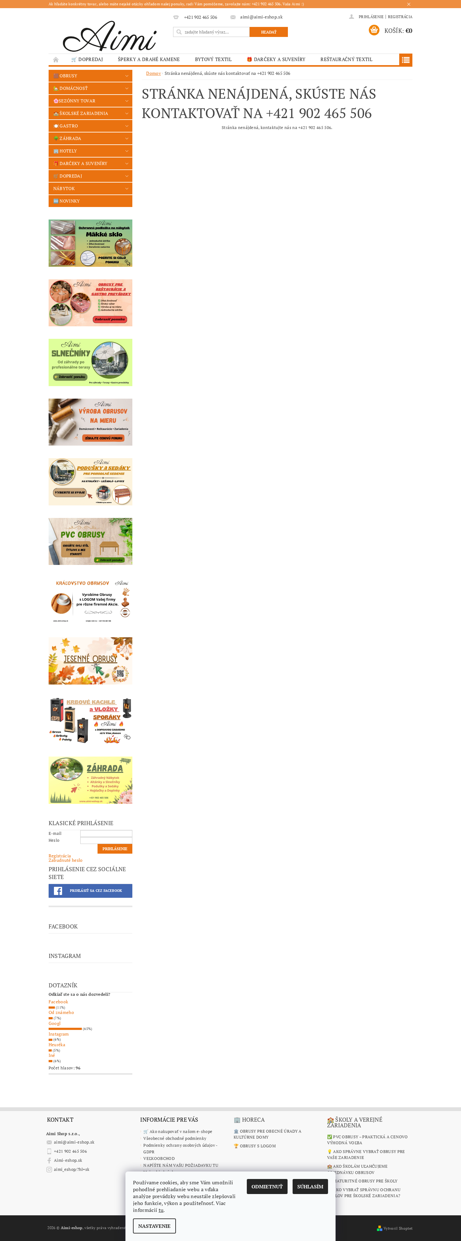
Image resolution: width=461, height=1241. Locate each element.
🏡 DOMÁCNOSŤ (70, 88)
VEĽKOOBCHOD (159, 1158)
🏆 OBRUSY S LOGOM (255, 1146)
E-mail (55, 833)
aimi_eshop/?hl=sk (71, 1169)
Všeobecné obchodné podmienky (174, 1138)
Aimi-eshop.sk (68, 1160)
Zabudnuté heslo (66, 860)
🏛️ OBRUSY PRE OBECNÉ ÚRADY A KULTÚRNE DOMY (268, 1134)
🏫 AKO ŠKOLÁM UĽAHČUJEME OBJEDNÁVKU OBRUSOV (357, 1169)
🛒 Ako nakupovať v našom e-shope (177, 1131)
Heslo (54, 840)
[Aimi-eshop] (110, 34)
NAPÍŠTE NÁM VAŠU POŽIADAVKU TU (180, 1165)
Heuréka (57, 1044)
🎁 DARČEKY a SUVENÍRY (275, 59)
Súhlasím (310, 1186)
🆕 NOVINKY (66, 201)
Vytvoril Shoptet (398, 1228)
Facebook (58, 1002)
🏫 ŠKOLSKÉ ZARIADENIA (80, 113)
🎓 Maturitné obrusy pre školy (362, 1181)
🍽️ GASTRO (65, 126)
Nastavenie (154, 1226)
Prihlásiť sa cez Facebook (96, 890)
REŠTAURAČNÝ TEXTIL (346, 59)
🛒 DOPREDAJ (87, 59)
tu (161, 1210)
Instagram (59, 1034)
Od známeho (61, 1012)
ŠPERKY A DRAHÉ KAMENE (149, 59)
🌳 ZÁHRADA (67, 138)
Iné (52, 1055)
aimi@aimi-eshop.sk (74, 1142)
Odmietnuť (267, 1186)
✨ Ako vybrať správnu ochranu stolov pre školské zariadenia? (364, 1193)
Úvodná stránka (56, 59)
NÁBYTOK (64, 188)
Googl (55, 1023)
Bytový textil (213, 59)
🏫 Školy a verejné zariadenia (354, 1122)
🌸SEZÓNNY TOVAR (74, 101)
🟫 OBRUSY (65, 76)
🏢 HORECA (249, 1119)
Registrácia (400, 16)
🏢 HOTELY (65, 151)
